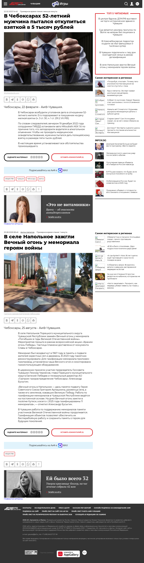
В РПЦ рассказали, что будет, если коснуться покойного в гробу (121, 173)
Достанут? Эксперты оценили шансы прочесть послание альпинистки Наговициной (123, 130)
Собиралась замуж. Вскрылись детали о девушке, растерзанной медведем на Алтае (121, 267)
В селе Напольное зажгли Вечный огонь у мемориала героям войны (117, 66)
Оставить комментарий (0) (72, 157)
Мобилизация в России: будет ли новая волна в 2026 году (121, 182)
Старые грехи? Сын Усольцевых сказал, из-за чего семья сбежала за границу (123, 121)
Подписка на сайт (31, 511)
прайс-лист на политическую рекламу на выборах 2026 (47, 514)
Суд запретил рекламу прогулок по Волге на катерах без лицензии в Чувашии (117, 32)
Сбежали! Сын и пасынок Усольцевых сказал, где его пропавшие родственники (123, 239)
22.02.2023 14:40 (11, 11)
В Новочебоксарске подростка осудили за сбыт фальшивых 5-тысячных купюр (118, 43)
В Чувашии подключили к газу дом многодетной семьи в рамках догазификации (117, 54)
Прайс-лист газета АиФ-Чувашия (85, 511)
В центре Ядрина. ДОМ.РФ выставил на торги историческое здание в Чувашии (117, 21)
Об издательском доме (44, 508)
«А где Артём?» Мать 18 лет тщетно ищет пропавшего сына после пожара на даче (122, 258)
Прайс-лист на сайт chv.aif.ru (55, 511)
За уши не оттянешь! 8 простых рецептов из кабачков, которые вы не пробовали (123, 276)
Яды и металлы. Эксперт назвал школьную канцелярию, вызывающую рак (121, 93)
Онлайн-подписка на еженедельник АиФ (112, 508)
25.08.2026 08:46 (11, 232)
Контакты (27, 508)
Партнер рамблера (47, 552)
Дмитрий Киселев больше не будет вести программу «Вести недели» (121, 145)
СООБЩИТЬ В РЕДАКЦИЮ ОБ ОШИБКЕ (90, 514)
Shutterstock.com (11, 93)
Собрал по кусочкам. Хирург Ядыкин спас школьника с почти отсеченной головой (123, 102)
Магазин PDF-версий (82, 508)
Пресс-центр (64, 508)
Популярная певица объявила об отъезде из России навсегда (120, 163)
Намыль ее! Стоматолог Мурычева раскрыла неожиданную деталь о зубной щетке (122, 111)
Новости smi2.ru (13, 223)
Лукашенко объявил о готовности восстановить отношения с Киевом (121, 191)
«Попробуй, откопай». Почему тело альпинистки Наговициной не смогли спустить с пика (122, 83)
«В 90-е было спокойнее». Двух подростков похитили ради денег (122, 247)
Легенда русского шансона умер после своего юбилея (120, 154)
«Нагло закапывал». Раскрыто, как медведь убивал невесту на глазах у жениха (123, 285)
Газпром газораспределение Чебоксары (22, 314)
